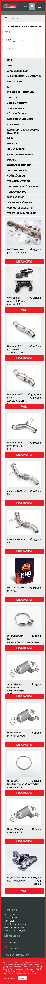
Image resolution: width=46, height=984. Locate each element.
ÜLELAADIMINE (15, 197)
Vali (24, 310)
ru (21, 6)
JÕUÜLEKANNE (15, 108)
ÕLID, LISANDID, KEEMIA (20, 154)
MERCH (11, 138)
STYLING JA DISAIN (17, 170)
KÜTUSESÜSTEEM (16, 113)
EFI (9, 87)
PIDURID (11, 159)
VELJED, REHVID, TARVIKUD (21, 213)
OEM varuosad (16, 149)
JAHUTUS (12, 97)
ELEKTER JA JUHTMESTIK (20, 92)
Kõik (10, 60)
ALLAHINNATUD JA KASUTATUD (24, 76)
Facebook (13, 942)
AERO (10, 65)
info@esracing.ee (17, 930)
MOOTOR (12, 143)
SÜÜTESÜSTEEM (16, 175)
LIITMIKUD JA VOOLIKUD (20, 119)
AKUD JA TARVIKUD (17, 71)
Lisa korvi (24, 261)
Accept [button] (22, 978)
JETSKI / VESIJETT (17, 103)
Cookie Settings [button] (9, 978)
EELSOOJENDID (15, 81)
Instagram (13, 948)
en (25, 6)
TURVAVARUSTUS (16, 192)
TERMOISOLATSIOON (18, 181)
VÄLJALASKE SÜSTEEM (19, 202)
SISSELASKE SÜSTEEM (19, 165)
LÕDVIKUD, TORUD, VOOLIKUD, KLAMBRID (23, 131)
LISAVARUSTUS (15, 124)
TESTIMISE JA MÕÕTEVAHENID (23, 186)
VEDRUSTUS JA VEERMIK (20, 208)
